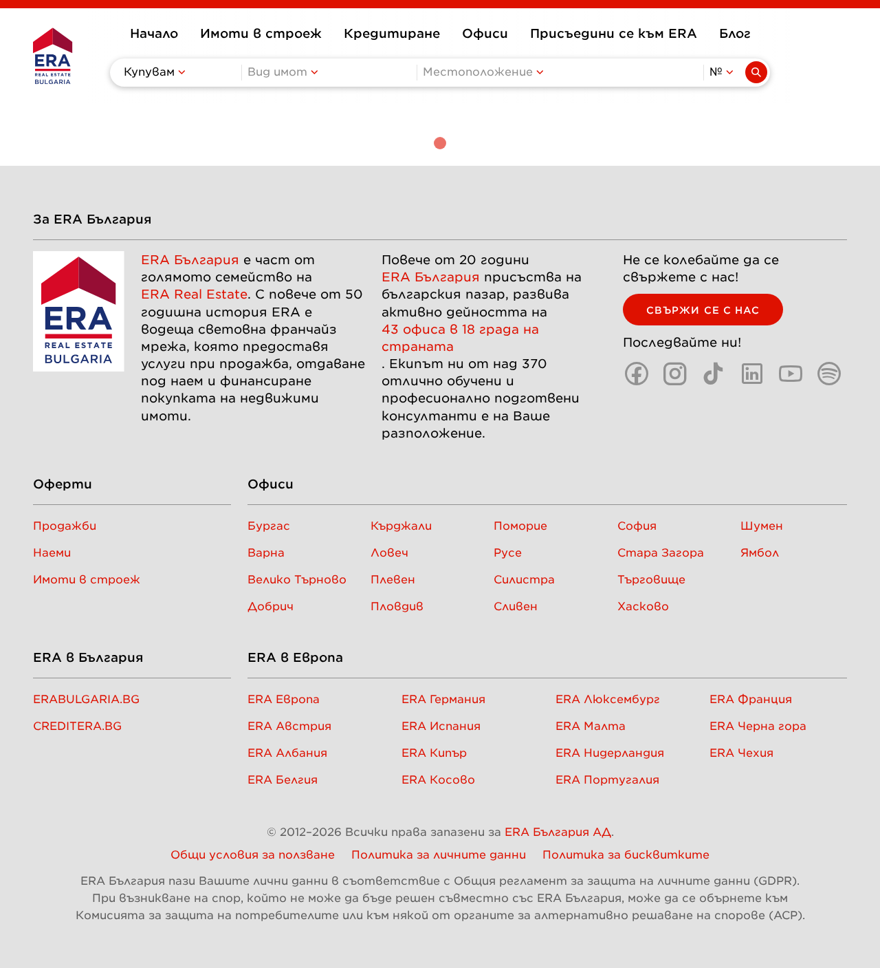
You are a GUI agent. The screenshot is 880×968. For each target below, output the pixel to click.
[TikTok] (713, 373)
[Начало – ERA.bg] (52, 56)
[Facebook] (636, 373)
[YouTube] (790, 373)
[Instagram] (675, 373)
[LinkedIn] (752, 373)
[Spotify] (829, 373)
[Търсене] (756, 72)
